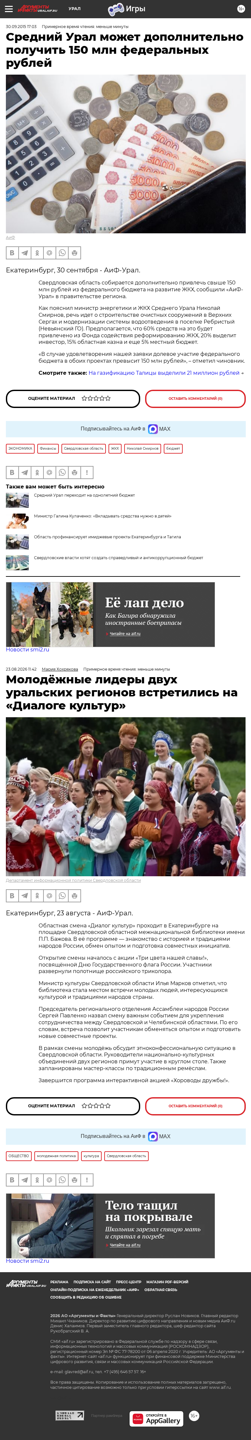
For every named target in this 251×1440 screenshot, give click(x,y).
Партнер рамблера (106, 1416)
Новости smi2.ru (27, 650)
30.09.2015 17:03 (21, 26)
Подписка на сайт (92, 1282)
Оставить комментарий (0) (196, 399)
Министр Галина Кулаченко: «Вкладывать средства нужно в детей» (103, 516)
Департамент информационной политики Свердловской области (73, 880)
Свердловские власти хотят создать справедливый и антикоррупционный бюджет (118, 557)
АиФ (10, 237)
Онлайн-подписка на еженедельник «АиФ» (94, 1290)
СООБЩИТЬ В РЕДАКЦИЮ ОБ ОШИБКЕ (86, 1297)
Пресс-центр (128, 1282)
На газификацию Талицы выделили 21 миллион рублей (164, 373)
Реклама (59, 1282)
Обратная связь (160, 1290)
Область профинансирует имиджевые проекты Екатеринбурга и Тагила (107, 536)
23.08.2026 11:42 (21, 669)
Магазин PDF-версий (167, 1282)
